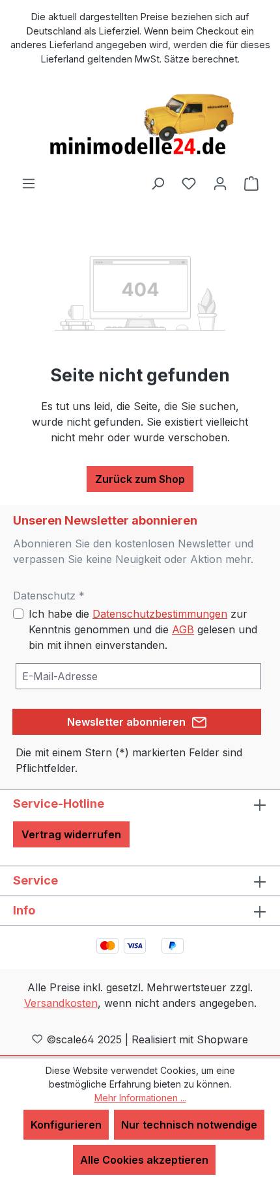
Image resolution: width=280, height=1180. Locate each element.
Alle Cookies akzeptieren (144, 1159)
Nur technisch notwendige (189, 1124)
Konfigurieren (66, 1124)
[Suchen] (157, 183)
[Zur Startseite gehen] (140, 125)
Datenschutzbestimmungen (159, 613)
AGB (183, 629)
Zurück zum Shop (140, 479)
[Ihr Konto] (220, 183)
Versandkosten (61, 1002)
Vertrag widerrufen (71, 834)
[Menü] (28, 183)
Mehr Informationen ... (140, 1097)
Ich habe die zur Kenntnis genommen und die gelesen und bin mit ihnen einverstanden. (143, 629)
